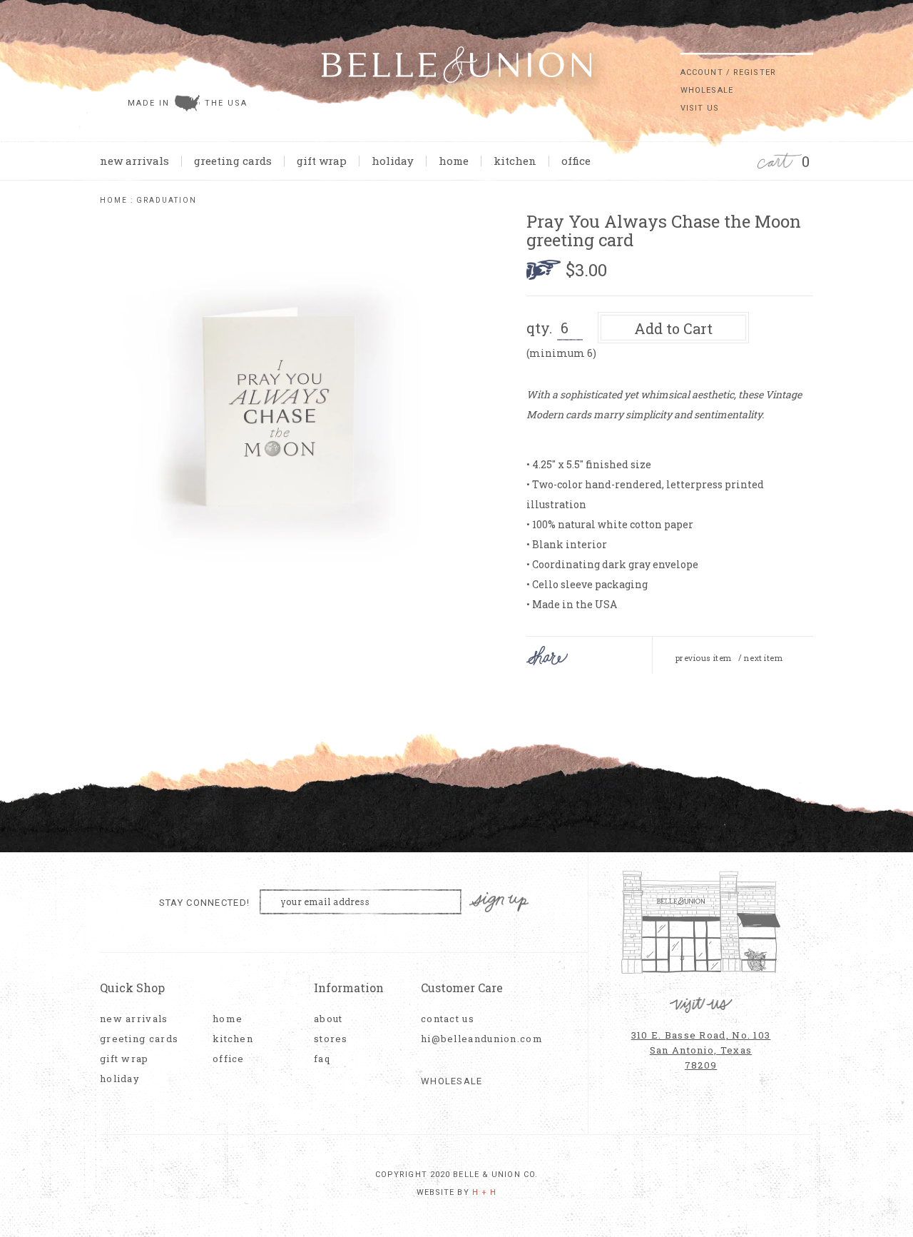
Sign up (499, 902)
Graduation (166, 200)
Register (754, 72)
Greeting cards (233, 160)
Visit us (699, 108)
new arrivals (134, 160)
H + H (484, 1192)
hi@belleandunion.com (474, 1039)
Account (701, 72)
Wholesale (706, 90)
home (454, 160)
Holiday (393, 160)
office (576, 160)
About (328, 1019)
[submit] (806, 42)
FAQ (322, 1059)
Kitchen (515, 160)
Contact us (447, 1019)
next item (763, 658)
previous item (703, 658)
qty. (539, 327)
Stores (331, 1039)
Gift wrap (322, 160)
